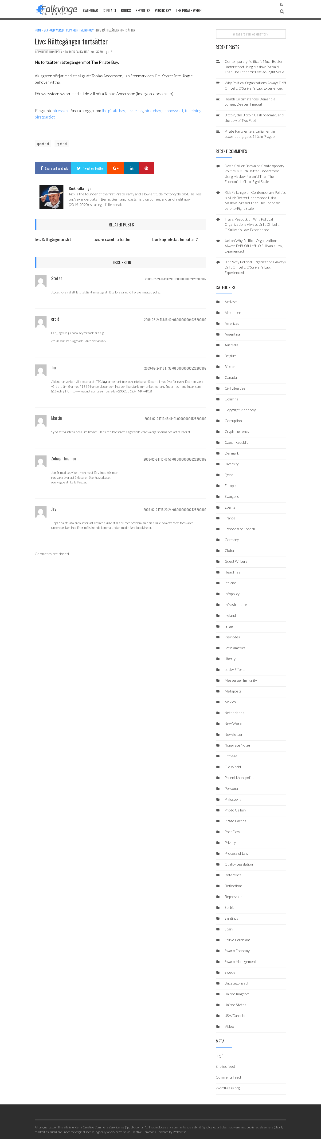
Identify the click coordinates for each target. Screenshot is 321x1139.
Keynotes (143, 10)
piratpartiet (45, 117)
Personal (232, 788)
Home (38, 30)
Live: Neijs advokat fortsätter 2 (175, 239)
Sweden (231, 972)
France (230, 518)
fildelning (193, 110)
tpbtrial (61, 143)
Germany (232, 540)
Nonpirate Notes (238, 745)
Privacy (230, 842)
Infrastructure (236, 604)
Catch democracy (94, 341)
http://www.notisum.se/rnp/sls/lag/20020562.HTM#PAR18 (111, 391)
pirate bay (134, 110)
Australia (232, 345)
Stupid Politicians (238, 940)
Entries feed (225, 1066)
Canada (231, 377)
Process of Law (236, 853)
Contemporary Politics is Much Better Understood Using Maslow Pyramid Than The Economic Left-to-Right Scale (254, 66)
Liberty (230, 659)
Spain (229, 929)
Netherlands (234, 713)
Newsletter (234, 734)
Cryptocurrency (237, 431)
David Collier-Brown (240, 166)
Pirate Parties (235, 821)
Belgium (230, 356)
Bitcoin (230, 366)
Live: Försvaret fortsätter (112, 239)
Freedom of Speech (240, 529)
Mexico (230, 702)
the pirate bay (113, 110)
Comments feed (228, 1077)
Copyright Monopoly (80, 30)
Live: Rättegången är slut (53, 239)
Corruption (233, 421)
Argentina (232, 334)
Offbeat (231, 756)
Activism (231, 302)
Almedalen (233, 312)
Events (230, 507)
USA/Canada (235, 1015)
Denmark (232, 453)
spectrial (43, 143)
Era (46, 30)
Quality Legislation (239, 864)
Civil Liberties (235, 388)
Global (230, 550)
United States (235, 1005)
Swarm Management (240, 961)
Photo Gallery (235, 810)
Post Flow (232, 832)
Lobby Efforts (235, 669)
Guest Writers (236, 561)
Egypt (229, 475)
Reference (233, 875)
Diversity (232, 464)
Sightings (231, 918)
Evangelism (233, 496)
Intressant (60, 110)
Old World (57, 30)
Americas (232, 323)
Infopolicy (232, 594)
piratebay (153, 110)
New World (233, 723)
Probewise (179, 1132)
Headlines (232, 572)
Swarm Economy (237, 951)
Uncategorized (236, 983)
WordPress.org (228, 1088)
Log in (220, 1055)
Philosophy (233, 799)
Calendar (90, 10)
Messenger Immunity (241, 680)
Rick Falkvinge (79, 51)
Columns (231, 399)
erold (55, 319)
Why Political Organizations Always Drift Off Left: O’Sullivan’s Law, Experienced (252, 224)
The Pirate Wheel (189, 10)
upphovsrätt (172, 110)
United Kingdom (237, 994)
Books (126, 10)
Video (229, 1026)
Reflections (234, 886)
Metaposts (233, 691)
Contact (109, 10)
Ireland (230, 615)
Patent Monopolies (239, 777)
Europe (230, 485)
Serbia (230, 907)
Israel (229, 626)
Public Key (163, 10)
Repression (233, 896)
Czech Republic (236, 442)
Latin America (235, 648)
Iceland (230, 583)
